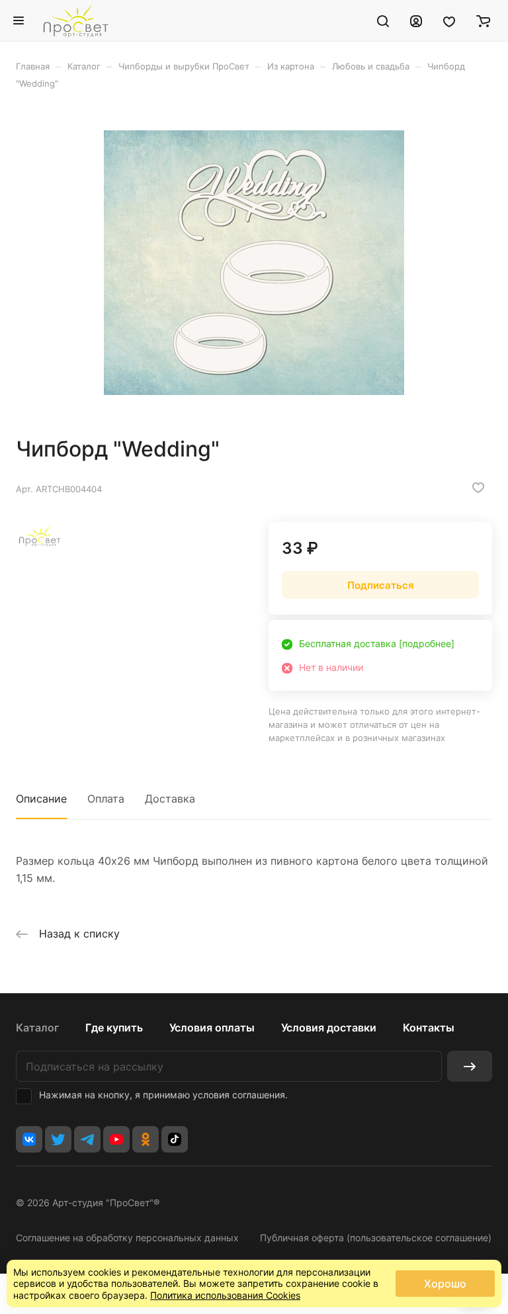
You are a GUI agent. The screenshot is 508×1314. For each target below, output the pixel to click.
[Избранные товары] (449, 20)
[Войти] (416, 20)
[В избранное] (478, 488)
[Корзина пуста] (483, 20)
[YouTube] (116, 1139)
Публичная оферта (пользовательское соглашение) (375, 1237)
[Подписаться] (469, 1066)
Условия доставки (328, 1027)
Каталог (37, 1027)
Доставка (170, 798)
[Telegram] (87, 1139)
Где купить (114, 1027)
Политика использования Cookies (225, 1295)
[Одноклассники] (145, 1139)
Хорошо (445, 1283)
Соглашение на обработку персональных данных (127, 1237)
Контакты (428, 1027)
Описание (41, 798)
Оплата (105, 798)
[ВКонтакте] (29, 1139)
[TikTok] (174, 1139)
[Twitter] (58, 1139)
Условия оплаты (212, 1027)
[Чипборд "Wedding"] (254, 262)
